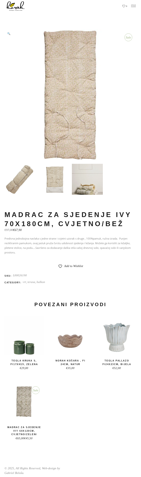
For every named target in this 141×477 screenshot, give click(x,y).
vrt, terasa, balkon (34, 282)
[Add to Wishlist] (22, 351)
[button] (8, 33)
